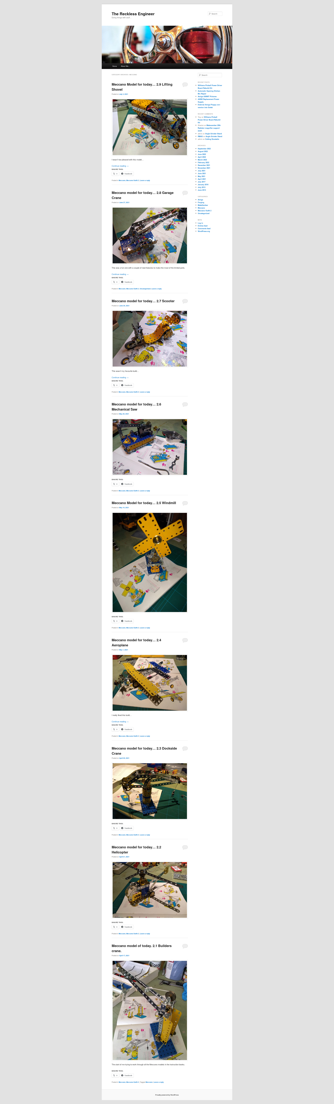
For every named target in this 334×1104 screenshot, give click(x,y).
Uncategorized (145, 288)
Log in (200, 223)
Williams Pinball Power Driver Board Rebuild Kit (209, 120)
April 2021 (202, 179)
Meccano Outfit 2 (132, 180)
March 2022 (202, 159)
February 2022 (203, 162)
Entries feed (202, 225)
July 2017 (201, 181)
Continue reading (120, 165)
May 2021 (201, 176)
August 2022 (203, 151)
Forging (201, 202)
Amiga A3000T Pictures (207, 96)
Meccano (122, 180)
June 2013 (202, 190)
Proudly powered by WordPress (167, 1095)
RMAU (200, 136)
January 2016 (203, 184)
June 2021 (202, 173)
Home (114, 66)
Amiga (200, 199)
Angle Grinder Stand (213, 133)
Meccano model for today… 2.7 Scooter (143, 300)
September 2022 (204, 148)
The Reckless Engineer (133, 13)
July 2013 (201, 187)
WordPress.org (204, 231)
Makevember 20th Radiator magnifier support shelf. (209, 128)
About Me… (125, 66)
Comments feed (204, 228)
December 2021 (204, 165)
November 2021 (204, 168)
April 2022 (202, 157)
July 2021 (201, 170)
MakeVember (203, 205)
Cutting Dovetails (212, 139)
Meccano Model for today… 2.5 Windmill (144, 502)
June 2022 (202, 154)
